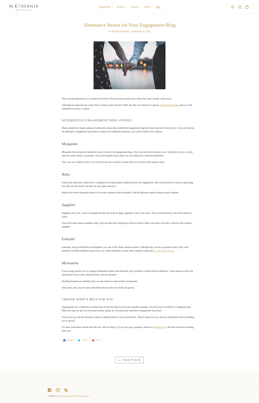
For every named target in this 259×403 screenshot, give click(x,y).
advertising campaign (169, 105)
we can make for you (164, 250)
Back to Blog (132, 360)
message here (160, 327)
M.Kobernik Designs (63, 396)
